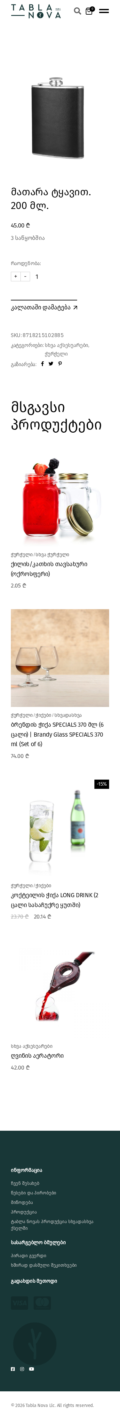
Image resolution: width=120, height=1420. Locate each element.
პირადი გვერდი (28, 1255)
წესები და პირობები (33, 1193)
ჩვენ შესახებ (25, 1183)
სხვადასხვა (68, 715)
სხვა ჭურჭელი (52, 555)
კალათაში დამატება (41, 307)
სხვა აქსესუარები (66, 345)
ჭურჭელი (56, 354)
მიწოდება (22, 1202)
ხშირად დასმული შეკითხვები (44, 1265)
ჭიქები (43, 715)
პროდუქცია (24, 1212)
